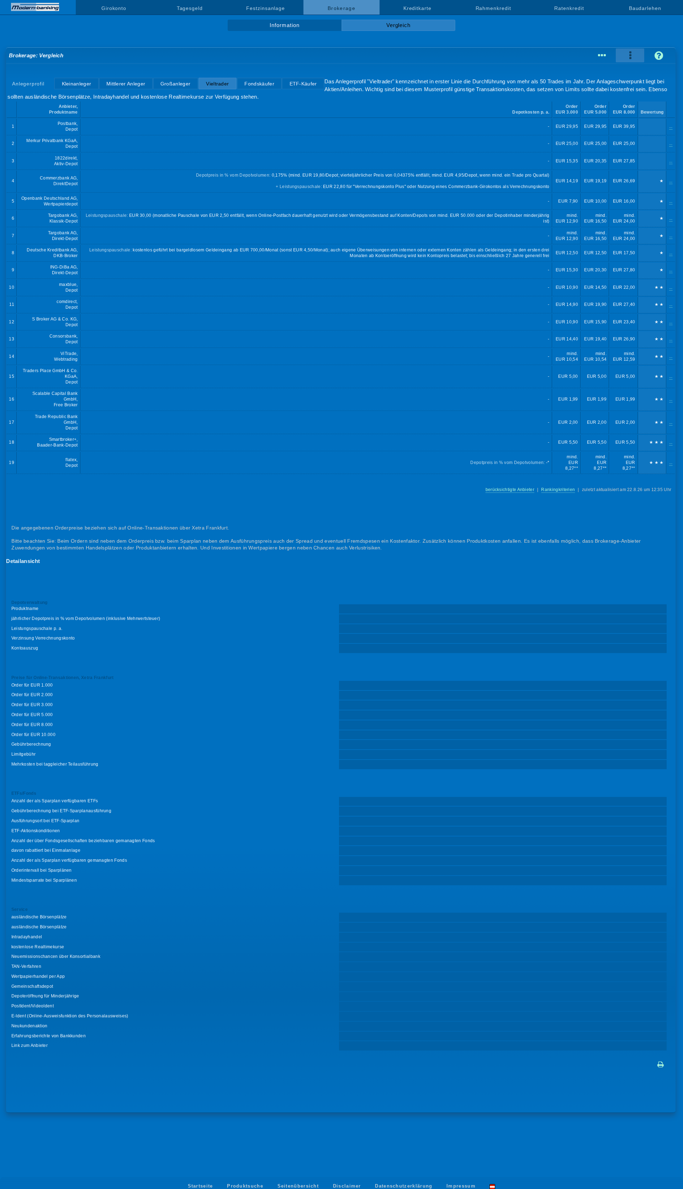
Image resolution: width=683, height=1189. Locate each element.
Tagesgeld (190, 8)
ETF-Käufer (303, 84)
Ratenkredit (569, 8)
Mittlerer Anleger (125, 84)
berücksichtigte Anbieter (510, 489)
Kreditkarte (417, 8)
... (671, 126)
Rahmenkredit (493, 8)
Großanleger (175, 84)
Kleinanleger (76, 84)
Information (284, 25)
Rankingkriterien (558, 489)
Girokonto (113, 8)
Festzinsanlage (265, 8)
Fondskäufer (259, 84)
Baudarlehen (645, 8)
